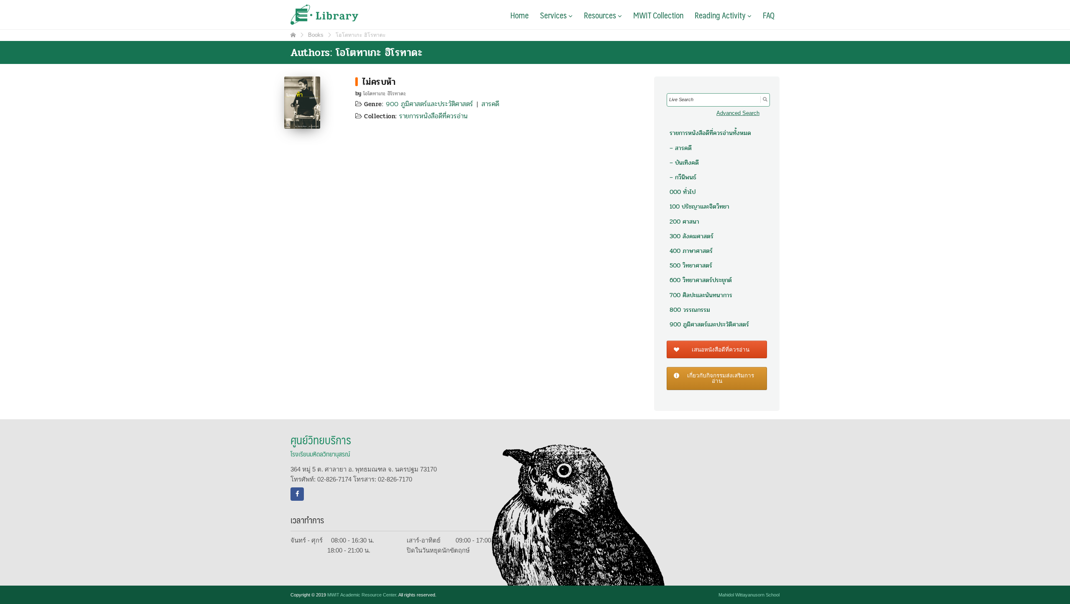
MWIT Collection (658, 15)
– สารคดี (681, 148)
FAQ (768, 15)
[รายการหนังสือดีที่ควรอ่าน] (356, 81)
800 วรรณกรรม (690, 310)
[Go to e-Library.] (293, 35)
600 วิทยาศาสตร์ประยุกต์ (701, 280)
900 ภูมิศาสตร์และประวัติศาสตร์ (429, 104)
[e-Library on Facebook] (297, 494)
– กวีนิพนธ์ (683, 177)
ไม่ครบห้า (379, 82)
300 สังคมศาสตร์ (691, 236)
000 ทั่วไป (683, 192)
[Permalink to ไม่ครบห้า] (302, 101)
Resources (601, 15)
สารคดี (490, 104)
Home (519, 15)
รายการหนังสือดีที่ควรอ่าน (433, 116)
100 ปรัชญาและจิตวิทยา (699, 206)
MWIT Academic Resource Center (361, 594)
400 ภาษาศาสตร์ (691, 251)
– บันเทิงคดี (684, 163)
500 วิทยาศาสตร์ (691, 265)
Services (554, 15)
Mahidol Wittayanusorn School (749, 594)
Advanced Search (737, 113)
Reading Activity (721, 15)
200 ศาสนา (684, 222)
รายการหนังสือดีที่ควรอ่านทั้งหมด (710, 133)
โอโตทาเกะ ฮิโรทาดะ (384, 93)
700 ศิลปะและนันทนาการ (701, 295)
